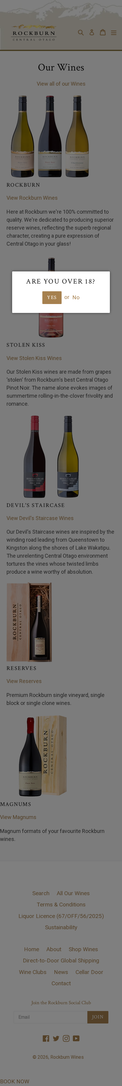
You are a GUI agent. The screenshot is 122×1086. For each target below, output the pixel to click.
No (76, 297)
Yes (52, 297)
